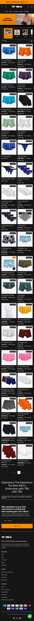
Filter (5, 41)
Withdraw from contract (7, 600)
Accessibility (4, 597)
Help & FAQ (4, 575)
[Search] (6, 7)
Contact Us (4, 577)
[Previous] (7, 472)
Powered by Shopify (22, 614)
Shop (6, 11)
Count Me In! (17, 526)
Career (3, 587)
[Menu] (2, 7)
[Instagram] (17, 618)
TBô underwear (14, 614)
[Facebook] (14, 618)
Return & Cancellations (7, 572)
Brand (20, 11)
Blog (10, 11)
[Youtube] (20, 618)
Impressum (4, 594)
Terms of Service (5, 589)
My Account (4, 580)
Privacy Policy (4, 592)
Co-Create (15, 11)
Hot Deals (26, 11)
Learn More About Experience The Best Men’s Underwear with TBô (16, 497)
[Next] (27, 472)
